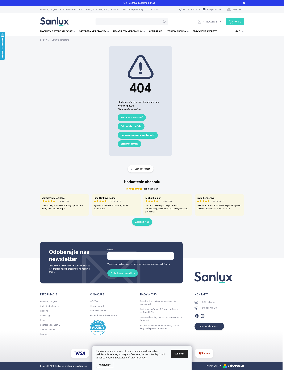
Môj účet (94, 301)
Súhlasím (179, 353)
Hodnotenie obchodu (72, 9)
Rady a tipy (104, 9)
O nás (116, 9)
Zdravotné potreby (129, 144)
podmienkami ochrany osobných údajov (152, 264)
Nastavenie (105, 364)
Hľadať (164, 21)
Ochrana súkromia (48, 329)
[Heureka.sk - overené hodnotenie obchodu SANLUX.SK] (98, 327)
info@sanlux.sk (207, 302)
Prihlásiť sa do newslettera (122, 273)
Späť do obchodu (142, 169)
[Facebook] (197, 315)
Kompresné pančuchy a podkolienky (138, 135)
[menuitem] (58, 31)
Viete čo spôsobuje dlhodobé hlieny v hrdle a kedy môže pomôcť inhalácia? (160, 327)
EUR (235, 9)
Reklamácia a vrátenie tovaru (103, 315)
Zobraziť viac (142, 221)
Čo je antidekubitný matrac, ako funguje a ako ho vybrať (161, 318)
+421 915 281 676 (208, 308)
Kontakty (44, 334)
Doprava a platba (98, 310)
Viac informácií (139, 357)
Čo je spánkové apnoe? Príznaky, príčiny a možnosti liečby (159, 310)
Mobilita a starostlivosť (132, 117)
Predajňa (90, 9)
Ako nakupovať (97, 306)
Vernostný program (49, 9)
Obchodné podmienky (133, 9)
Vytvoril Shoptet (213, 366)
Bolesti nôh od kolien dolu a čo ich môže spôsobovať (158, 302)
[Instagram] (202, 315)
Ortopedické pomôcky (131, 126)
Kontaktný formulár (209, 326)
